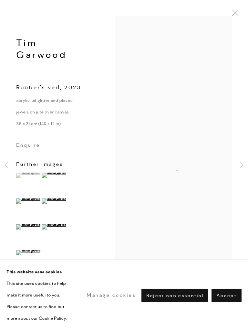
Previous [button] (6, 166)
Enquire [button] (28, 145)
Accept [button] (226, 296)
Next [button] (241, 166)
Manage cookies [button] (111, 295)
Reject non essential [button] (174, 296)
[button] (28, 175)
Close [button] (233, 14)
